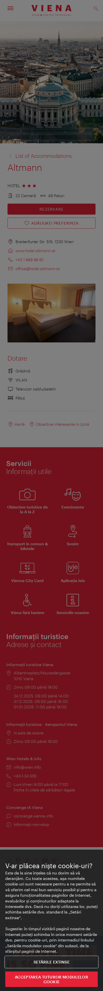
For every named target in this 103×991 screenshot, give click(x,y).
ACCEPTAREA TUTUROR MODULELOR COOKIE (51, 979)
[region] (51, 920)
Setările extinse (52, 961)
